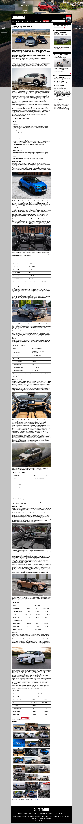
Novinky (17, 21)
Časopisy (50, 813)
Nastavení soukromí (43, 818)
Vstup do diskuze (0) (30, 799)
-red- (13, 27)
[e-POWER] (19, 789)
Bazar (55, 813)
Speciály (31, 21)
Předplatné (62, 17)
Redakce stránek (53, 816)
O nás (64, 18)
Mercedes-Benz (38, 21)
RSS (33, 818)
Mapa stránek (45, 816)
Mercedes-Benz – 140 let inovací (60, 90)
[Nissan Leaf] (31, 668)
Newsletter (62, 16)
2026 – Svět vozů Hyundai (59, 99)
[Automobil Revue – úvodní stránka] (21, 24)
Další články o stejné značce (18, 799)
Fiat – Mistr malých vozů (59, 85)
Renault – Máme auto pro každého (61, 107)
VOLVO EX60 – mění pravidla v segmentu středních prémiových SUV (62, 95)
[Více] (70, 50)
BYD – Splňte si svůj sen (59, 77)
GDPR (36, 818)
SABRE (47, 820)
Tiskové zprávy (43, 813)
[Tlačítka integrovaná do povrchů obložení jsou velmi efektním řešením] (31, 755)
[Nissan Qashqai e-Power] (31, 764)
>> (60, 48)
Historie (26, 21)
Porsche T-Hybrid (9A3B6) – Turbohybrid (61, 55)
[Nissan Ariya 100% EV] (31, 595)
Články (30, 813)
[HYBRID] (19, 746)
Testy (22, 21)
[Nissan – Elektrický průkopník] (19, 730)
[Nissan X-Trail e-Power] (31, 89)
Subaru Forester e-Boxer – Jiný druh (61, 32)
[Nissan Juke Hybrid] (31, 198)
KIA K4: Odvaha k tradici (59, 81)
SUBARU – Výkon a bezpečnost (60, 103)
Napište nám (60, 816)
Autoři (49, 818)
